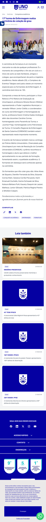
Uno (3, 14)
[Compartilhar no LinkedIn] (10, 212)
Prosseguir (23, 511)
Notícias (10, 14)
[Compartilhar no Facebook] (21, 212)
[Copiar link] (4, 212)
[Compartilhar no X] (15, 212)
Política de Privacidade (23, 518)
